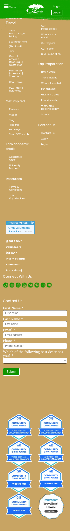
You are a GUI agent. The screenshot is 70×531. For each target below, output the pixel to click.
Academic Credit (15, 158)
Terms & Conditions (15, 188)
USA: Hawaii (16, 82)
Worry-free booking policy (50, 107)
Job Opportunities (17, 197)
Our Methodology (49, 27)
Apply (56, 12)
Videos (13, 115)
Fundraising (48, 89)
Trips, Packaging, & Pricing (17, 33)
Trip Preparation (50, 64)
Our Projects (48, 43)
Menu (12, 7)
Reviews (14, 109)
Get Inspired (15, 101)
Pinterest (36, 285)
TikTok (5, 285)
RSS (49, 285)
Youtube (24, 285)
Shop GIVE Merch (19, 134)
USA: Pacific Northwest (16, 89)
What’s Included (51, 83)
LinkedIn (43, 285)
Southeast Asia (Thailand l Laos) (18, 46)
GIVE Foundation (51, 54)
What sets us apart (49, 36)
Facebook (18, 285)
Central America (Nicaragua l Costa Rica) (17, 60)
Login (56, 6)
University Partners (15, 167)
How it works (48, 72)
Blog (11, 120)
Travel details (49, 77)
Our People (47, 48)
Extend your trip (50, 100)
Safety (45, 114)
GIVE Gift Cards (50, 94)
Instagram (12, 285)
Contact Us (46, 125)
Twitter (30, 285)
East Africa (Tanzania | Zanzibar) (16, 73)
